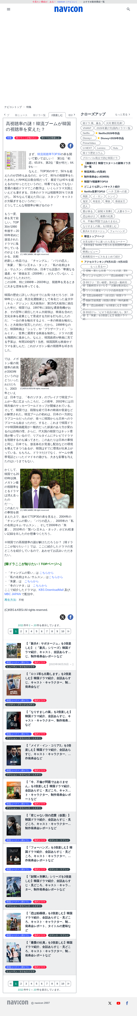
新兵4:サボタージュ (94, 231)
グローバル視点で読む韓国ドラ (100, 158)
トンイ (111, 196)
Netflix (87, 133)
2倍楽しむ (57, 115)
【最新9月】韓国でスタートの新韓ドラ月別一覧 (107, 165)
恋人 (85, 206)
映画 (70, 115)
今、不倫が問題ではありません (100, 221)
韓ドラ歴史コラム (93, 153)
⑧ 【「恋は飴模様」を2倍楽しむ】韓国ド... (105, 307)
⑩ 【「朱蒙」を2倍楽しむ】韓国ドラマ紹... (105, 317)
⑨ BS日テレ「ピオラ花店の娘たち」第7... (106, 312)
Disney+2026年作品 (112, 138)
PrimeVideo (90, 143)
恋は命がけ (89, 216)
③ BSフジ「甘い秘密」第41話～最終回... (106, 282)
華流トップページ (94, 236)
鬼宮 (85, 201)
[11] (68, 631)
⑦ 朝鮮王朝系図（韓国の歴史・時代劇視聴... (105, 302)
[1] (10, 631)
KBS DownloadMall (51, 589)
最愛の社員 (106, 216)
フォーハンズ (117, 231)
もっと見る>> (94, 266)
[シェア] (70, 146)
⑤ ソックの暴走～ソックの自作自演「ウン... (105, 292)
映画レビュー (90, 251)
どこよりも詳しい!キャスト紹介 (102, 186)
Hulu (117, 148)
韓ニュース (21, 115)
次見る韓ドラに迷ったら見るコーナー (104, 241)
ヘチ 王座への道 (118, 191)
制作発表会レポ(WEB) (96, 176)
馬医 (85, 196)
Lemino (102, 148)
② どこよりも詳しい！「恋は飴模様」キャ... (105, 277)
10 (62, 631)
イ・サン (98, 196)
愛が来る (88, 211)
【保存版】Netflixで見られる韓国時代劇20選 (106, 246)
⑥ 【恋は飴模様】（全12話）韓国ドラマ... (104, 297)
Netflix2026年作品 (109, 133)
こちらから (46, 572)
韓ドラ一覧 (39, 115)
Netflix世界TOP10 (94, 191)
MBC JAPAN (12, 594)
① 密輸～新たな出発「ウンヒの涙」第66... (105, 272)
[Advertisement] (68, 41)
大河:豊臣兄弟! (114, 123)
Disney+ (88, 138)
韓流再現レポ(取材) (95, 171)
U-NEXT (87, 148)
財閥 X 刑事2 (105, 211)
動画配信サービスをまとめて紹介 (101, 256)
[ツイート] (62, 146)
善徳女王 (120, 201)
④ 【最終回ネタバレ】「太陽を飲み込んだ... (105, 287)
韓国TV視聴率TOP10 (96, 181)
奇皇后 (96, 201)
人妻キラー (123, 211)
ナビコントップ (13, 107)
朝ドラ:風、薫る (92, 123)
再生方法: (10, 599)
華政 (107, 201)
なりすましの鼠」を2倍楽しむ (100, 226)
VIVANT (87, 128)
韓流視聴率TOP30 (49, 154)
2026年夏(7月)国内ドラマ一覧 (113, 128)
